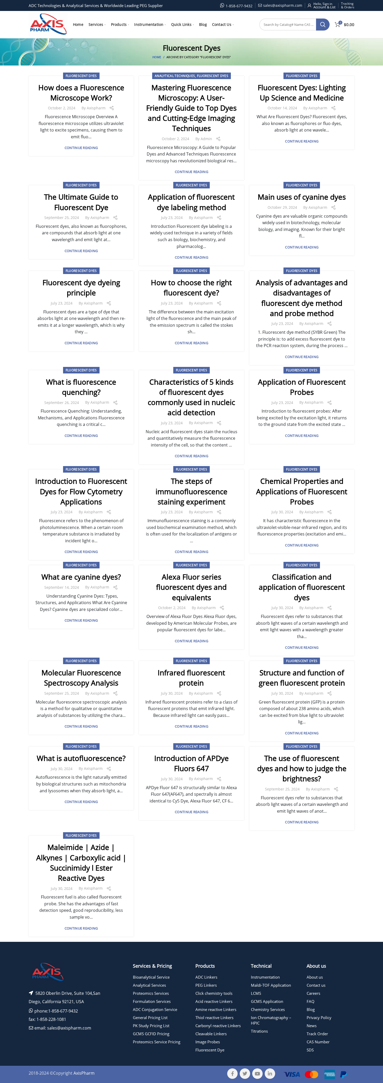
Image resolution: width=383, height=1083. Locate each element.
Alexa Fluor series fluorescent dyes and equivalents (191, 587)
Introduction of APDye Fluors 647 (191, 763)
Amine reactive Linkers (215, 1009)
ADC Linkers (206, 977)
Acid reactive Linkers (213, 1001)
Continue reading (81, 148)
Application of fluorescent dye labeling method (191, 202)
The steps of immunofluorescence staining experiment (191, 491)
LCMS (256, 993)
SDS (310, 1049)
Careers (313, 993)
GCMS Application (267, 1001)
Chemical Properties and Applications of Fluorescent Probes (301, 491)
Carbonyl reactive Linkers (218, 1025)
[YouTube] (257, 1073)
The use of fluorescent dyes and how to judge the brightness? (302, 768)
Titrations (259, 1031)
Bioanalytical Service (151, 977)
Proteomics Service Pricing (156, 1041)
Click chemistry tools (213, 993)
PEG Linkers (206, 985)
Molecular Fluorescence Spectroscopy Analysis (81, 678)
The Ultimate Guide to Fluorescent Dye (81, 202)
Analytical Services (149, 985)
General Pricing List (150, 1017)
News (312, 1025)
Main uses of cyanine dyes (302, 197)
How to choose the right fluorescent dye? (191, 287)
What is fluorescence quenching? (81, 387)
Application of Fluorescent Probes (302, 387)
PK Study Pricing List (151, 1025)
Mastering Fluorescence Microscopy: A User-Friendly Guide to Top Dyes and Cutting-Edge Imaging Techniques (191, 107)
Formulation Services (152, 1001)
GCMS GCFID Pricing (151, 1033)
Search (323, 25)
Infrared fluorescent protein (191, 678)
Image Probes (207, 1041)
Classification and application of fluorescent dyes (302, 587)
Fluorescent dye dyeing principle (81, 287)
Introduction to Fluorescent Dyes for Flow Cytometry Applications (81, 491)
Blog (311, 1009)
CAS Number (318, 1041)
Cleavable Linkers (211, 1033)
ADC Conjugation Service (155, 1009)
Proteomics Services (151, 993)
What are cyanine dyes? (81, 577)
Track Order (317, 1033)
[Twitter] (245, 1073)
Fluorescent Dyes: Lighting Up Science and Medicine (302, 92)
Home (156, 57)
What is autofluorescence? (81, 758)
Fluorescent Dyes (81, 76)
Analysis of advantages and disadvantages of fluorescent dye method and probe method (302, 297)
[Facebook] (232, 1073)
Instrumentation (265, 977)
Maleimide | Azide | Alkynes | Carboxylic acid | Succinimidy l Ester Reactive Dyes (81, 862)
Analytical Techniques (175, 76)
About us (315, 977)
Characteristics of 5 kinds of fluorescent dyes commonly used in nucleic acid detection (191, 397)
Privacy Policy (319, 1017)
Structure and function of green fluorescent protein (302, 678)
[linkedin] (270, 1073)
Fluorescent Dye (209, 1049)
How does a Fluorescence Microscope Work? (81, 92)
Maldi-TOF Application (271, 985)
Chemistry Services (268, 1009)
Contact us (316, 985)
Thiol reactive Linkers (214, 1017)
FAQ (310, 1001)
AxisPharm (84, 1073)
